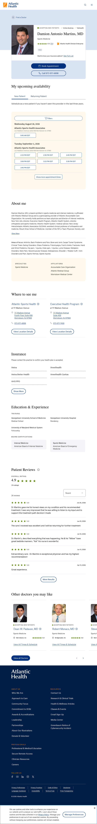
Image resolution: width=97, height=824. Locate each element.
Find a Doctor (21, 17)
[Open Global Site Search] (85, 4)
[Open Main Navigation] (91, 4)
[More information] (38, 469)
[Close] (94, 808)
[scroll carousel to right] (83, 658)
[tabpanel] (48, 147)
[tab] (20, 96)
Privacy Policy (43, 815)
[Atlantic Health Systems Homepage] (11, 5)
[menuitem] (17, 693)
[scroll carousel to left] (76, 658)
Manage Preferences (74, 814)
